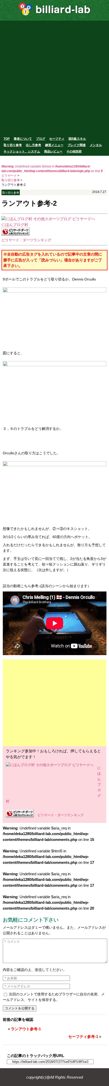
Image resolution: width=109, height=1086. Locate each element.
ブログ (40, 138)
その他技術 (74, 151)
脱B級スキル (77, 138)
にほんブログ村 (15, 224)
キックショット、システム (22, 151)
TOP (7, 138)
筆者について (23, 138)
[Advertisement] (54, 78)
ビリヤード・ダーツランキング (26, 240)
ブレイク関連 (76, 145)
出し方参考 (33, 145)
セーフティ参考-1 (83, 1036)
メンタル (96, 145)
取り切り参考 (13, 145)
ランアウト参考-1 (26, 1029)
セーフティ (56, 138)
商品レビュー (53, 151)
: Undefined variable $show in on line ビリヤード (52, 171)
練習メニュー (54, 145)
